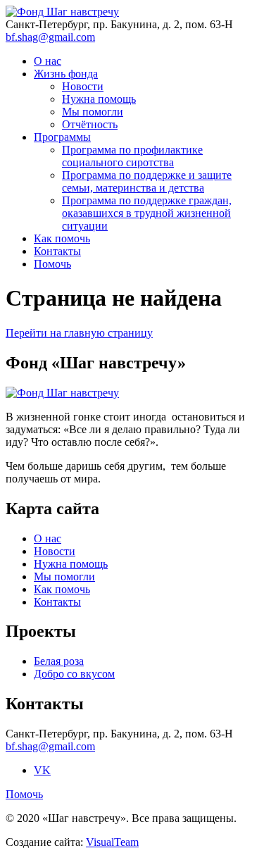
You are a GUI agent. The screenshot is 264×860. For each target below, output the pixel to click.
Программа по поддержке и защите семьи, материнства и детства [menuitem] (147, 181)
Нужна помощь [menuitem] (99, 99)
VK (42, 770)
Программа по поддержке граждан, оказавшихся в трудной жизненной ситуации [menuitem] (147, 213)
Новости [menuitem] (82, 86)
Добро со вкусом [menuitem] (74, 674)
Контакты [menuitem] (57, 251)
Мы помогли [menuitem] (92, 112)
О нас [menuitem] (47, 61)
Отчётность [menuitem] (90, 124)
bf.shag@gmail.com (50, 37)
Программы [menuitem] (62, 137)
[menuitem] (52, 264)
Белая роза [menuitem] (59, 661)
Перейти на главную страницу (79, 333)
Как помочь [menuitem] (62, 238)
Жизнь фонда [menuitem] (66, 74)
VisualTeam (112, 842)
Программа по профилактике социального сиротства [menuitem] (132, 156)
